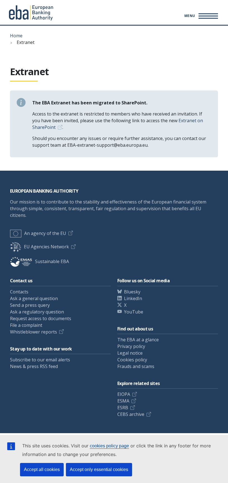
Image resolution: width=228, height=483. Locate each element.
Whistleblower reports (33, 332)
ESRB (122, 407)
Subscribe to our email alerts (40, 360)
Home (16, 36)
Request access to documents (40, 318)
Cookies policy (132, 360)
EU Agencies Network (46, 247)
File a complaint (26, 325)
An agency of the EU (45, 233)
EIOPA (123, 394)
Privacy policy (131, 346)
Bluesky (132, 292)
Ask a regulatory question (37, 312)
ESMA (123, 401)
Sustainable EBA (52, 261)
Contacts (19, 292)
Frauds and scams (135, 366)
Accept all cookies (42, 469)
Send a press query (30, 305)
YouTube (133, 312)
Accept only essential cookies (99, 469)
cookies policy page (109, 445)
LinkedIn (133, 298)
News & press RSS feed (34, 366)
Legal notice (130, 353)
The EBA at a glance (138, 340)
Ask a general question (34, 298)
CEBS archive (130, 414)
